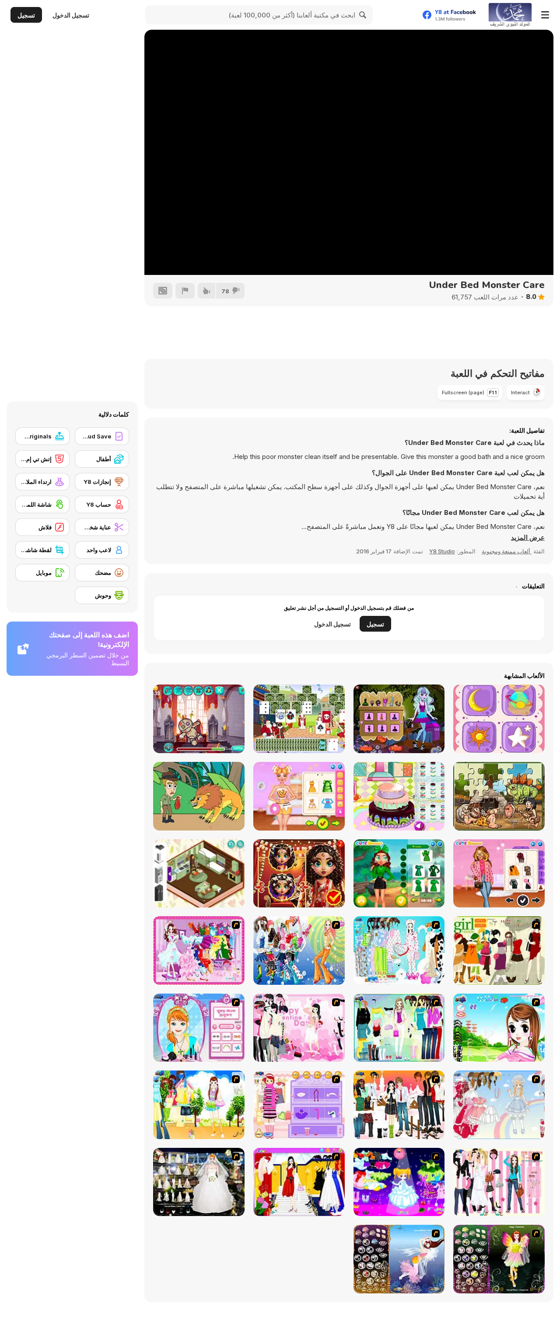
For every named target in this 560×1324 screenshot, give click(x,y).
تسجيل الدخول (70, 15)
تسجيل (26, 15)
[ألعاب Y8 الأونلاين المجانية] (510, 15)
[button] (528, 537)
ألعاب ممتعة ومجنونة (507, 551)
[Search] (363, 14)
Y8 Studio (442, 551)
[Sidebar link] (545, 15)
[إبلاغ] (185, 291)
